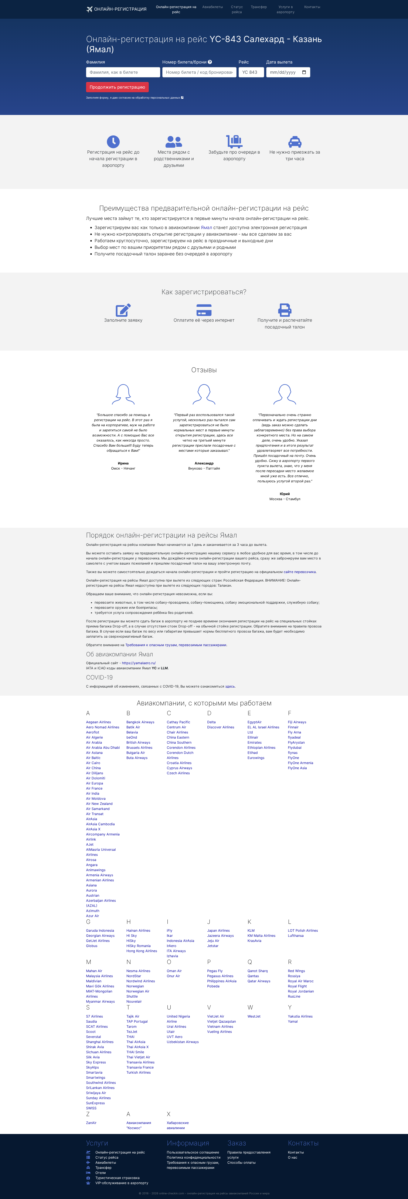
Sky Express (96, 1062)
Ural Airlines (176, 1026)
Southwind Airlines (101, 1082)
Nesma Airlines (138, 971)
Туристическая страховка (117, 1178)
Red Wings (296, 971)
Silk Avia (93, 1057)
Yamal (293, 1021)
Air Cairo (93, 763)
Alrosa (91, 860)
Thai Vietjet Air (138, 1057)
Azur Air (92, 916)
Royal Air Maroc (301, 981)
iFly (169, 930)
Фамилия (95, 62)
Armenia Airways (99, 875)
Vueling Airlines (219, 1031)
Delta (211, 722)
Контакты (312, 7)
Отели (100, 1173)
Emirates (255, 742)
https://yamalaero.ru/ (139, 663)
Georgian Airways (100, 935)
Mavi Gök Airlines (100, 986)
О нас (292, 1157)
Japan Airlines (218, 930)
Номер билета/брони (184, 62)
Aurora (91, 890)
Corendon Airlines (181, 747)
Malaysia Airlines (99, 976)
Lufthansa (296, 935)
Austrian (92, 895)
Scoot (91, 1031)
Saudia (91, 1021)
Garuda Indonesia (100, 930)
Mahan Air (94, 971)
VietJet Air (215, 1016)
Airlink (91, 839)
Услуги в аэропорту (286, 9)
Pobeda (213, 986)
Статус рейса (237, 9)
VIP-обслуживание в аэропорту (121, 1183)
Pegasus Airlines (220, 976)
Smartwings (95, 1077)
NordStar (133, 976)
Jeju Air (213, 941)
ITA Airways (176, 951)
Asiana (91, 885)
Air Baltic (93, 758)
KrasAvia (254, 941)
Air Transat (94, 814)
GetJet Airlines (98, 941)
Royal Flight (297, 986)
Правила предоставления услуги (249, 1154)
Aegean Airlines (98, 722)
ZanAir (91, 1123)
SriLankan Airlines (100, 1088)
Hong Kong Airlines (141, 951)
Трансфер (259, 7)
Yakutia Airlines (300, 1016)
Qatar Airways (259, 981)
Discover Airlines (220, 727)
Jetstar (212, 946)
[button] (210, 62)
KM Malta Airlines (261, 935)
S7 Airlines (94, 1016)
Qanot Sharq (258, 971)
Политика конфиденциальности (194, 1157)
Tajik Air (132, 1016)
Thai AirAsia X (137, 1047)
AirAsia (91, 819)
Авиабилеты (212, 7)
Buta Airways (136, 758)
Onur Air (173, 976)
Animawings (95, 870)
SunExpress (95, 1103)
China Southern (179, 742)
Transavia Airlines (140, 1062)
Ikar (170, 935)
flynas (293, 752)
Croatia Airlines (179, 763)
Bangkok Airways (140, 722)
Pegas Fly (215, 971)
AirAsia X (93, 829)
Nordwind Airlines (140, 981)
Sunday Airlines (98, 1098)
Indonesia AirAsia (180, 941)
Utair (171, 1031)
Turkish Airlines (138, 1072)
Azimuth (92, 911)
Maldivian (93, 981)
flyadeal (294, 737)
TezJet (131, 1031)
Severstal (93, 1037)
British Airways (138, 742)
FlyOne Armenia (300, 763)
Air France (94, 788)
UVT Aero (175, 1037)
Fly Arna (294, 732)
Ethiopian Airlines (261, 747)
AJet (90, 844)
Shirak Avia (95, 1047)
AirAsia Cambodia (100, 824)
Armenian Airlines (100, 880)
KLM (251, 930)
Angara (92, 865)
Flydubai (295, 747)
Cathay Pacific (178, 722)
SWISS (91, 1108)
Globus (91, 946)
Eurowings (256, 758)
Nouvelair (134, 1001)
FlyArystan (296, 742)
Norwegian (135, 986)
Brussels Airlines (139, 747)
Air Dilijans (94, 773)
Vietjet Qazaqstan (221, 1021)
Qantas (253, 976)
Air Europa (94, 783)
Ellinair (253, 737)
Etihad (253, 752)
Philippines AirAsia (222, 981)
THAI (130, 1037)
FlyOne (293, 758)
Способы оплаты (241, 1162)
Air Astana (94, 752)
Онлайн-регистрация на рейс (176, 9)
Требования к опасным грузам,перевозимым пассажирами (193, 1165)
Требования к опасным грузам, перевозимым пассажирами (175, 645)
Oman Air (174, 971)
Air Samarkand (98, 809)
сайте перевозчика (300, 572)
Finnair (293, 727)
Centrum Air (176, 727)
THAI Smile (135, 1052)
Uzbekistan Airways (183, 1042)
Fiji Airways (297, 722)
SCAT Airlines (97, 1026)
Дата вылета (279, 62)
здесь (230, 686)
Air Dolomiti (95, 778)
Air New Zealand (99, 803)
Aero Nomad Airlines (102, 727)
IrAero (171, 946)
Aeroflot (92, 732)
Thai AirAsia (135, 1042)
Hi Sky (131, 935)
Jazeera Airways (220, 935)
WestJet (254, 1016)
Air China (93, 768)
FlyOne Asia (297, 768)
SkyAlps (92, 1067)
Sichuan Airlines (98, 1052)
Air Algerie (94, 737)
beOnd (131, 737)
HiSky (131, 941)
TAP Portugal (137, 1021)
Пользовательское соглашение (193, 1152)
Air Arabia (94, 742)
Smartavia (94, 1072)
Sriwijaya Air (96, 1093)
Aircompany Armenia (103, 834)
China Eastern (178, 737)
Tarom (131, 1026)
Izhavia (172, 956)
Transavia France (140, 1067)
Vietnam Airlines (220, 1026)
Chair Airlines (177, 732)
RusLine (294, 996)
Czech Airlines (178, 773)
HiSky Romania (138, 946)
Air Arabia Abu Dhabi (103, 747)
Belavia (132, 732)
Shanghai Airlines (99, 1042)
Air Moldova (96, 798)
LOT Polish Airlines (303, 930)
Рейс (244, 62)
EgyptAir (255, 722)
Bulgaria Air (135, 752)
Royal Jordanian (301, 991)
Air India (92, 793)
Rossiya (294, 976)
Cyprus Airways (179, 768)
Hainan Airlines (138, 930)
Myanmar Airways (100, 1001)
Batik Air (133, 727)
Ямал (206, 227)
